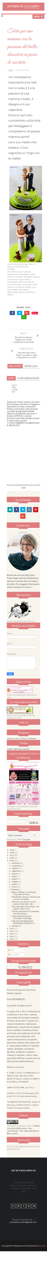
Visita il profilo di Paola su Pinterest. (22, 739)
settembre (16, 871)
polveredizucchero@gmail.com (23, 1222)
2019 (12, 850)
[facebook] (16, 510)
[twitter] (23, 510)
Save (35, 313)
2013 (12, 931)
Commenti (14, 955)
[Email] (10, 510)
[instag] (29, 510)
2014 (12, 928)
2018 (12, 852)
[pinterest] (36, 510)
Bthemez (42, 1246)
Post (12, 950)
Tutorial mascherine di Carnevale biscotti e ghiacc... (25, 912)
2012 (12, 934)
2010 (12, 939)
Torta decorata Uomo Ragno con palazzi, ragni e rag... (25, 908)
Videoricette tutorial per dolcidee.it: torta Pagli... (22, 917)
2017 (12, 855)
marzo (15, 887)
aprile (14, 884)
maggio (15, 882)
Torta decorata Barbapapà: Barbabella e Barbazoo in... (23, 922)
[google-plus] (23, 516)
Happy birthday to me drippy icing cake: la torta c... (23, 893)
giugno (15, 879)
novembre (16, 866)
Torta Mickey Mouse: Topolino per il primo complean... (25, 898)
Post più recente (13, 485)
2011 (12, 936)
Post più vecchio (33, 485)
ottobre (15, 868)
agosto (15, 874)
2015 (12, 860)
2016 (12, 858)
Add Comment (22, 70)
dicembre (16, 863)
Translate (26, 840)
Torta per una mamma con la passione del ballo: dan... (23, 903)
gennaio (15, 926)
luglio (14, 876)
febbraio (15, 890)
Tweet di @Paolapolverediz (18, 749)
